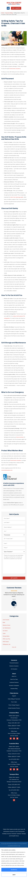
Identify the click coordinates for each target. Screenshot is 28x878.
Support (14, 696)
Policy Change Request (14, 705)
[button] (8, 8)
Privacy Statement (23, 843)
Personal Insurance (14, 663)
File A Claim (14, 702)
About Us (14, 676)
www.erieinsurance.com (6, 470)
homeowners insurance (14, 68)
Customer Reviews (14, 682)
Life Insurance (14, 669)
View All (14, 647)
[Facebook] (14, 738)
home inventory (20, 437)
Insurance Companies (14, 685)
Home (2, 13)
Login (19, 845)
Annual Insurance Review (14, 708)
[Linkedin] (17, 738)
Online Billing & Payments (14, 699)
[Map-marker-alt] (11, 738)
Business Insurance (14, 666)
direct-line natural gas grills (16, 197)
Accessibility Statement (13, 845)
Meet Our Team (14, 679)
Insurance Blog (9, 13)
